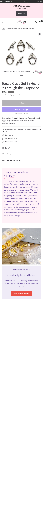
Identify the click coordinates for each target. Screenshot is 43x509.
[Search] (36, 22)
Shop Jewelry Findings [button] (21, 293)
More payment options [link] (21, 113)
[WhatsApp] (17, 160)
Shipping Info (6, 148)
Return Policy (6, 154)
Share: (4, 160)
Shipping (11, 95)
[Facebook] (8, 160)
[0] (39, 22)
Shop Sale (21, 14)
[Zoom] (40, 34)
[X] (11, 160)
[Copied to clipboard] (19, 160)
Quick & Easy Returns (24, 2)
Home (3, 28)
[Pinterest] (14, 160)
